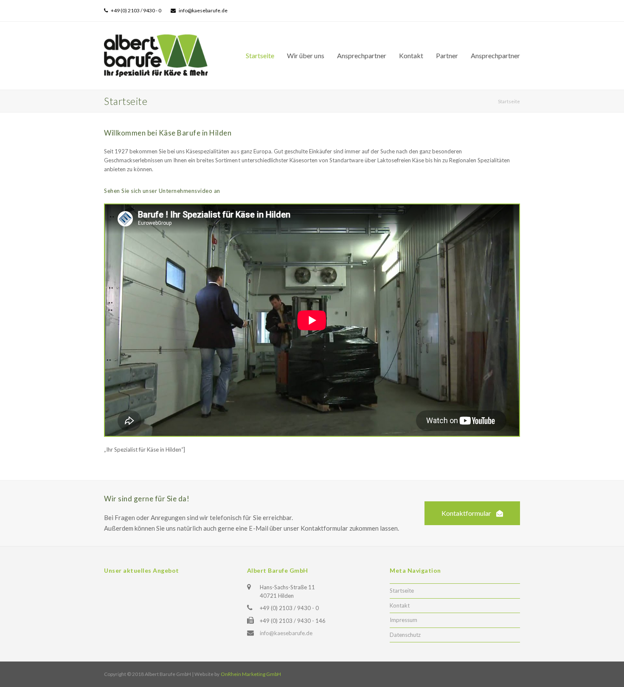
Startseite (402, 590)
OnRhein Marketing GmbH (251, 674)
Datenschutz (405, 634)
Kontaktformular (466, 513)
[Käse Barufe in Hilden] (156, 54)
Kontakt (400, 605)
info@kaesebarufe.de (286, 633)
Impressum (403, 619)
